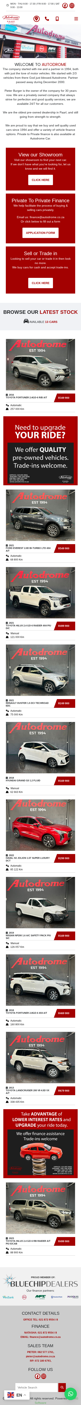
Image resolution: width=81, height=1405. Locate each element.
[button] (70, 1394)
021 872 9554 (47, 1319)
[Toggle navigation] (76, 18)
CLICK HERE (40, 180)
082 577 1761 (45, 1352)
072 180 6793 (43, 1360)
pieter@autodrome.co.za (40, 1356)
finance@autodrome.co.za (47, 217)
